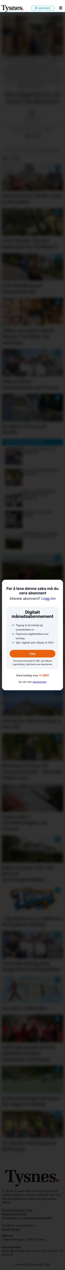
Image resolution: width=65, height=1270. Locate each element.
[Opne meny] (60, 8)
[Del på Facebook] (26, 136)
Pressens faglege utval (17, 1210)
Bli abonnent (43, 8)
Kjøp (32, 653)
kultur (11, 150)
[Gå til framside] (12, 8)
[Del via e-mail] (37, 136)
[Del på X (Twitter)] (32, 136)
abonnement (40, 682)
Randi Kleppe (11, 1229)
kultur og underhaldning (39, 150)
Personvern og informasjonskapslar (27, 1217)
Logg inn (33, 598)
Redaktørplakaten (14, 1214)
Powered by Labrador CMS (32, 1264)
